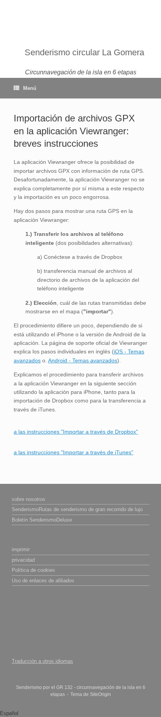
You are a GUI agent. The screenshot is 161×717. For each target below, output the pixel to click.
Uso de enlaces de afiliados (43, 580)
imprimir (21, 549)
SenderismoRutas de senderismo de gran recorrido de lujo (77, 509)
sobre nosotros (28, 499)
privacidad (23, 560)
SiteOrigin (100, 694)
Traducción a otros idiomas (42, 661)
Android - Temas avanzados (82, 360)
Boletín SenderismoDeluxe (42, 520)
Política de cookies (33, 570)
